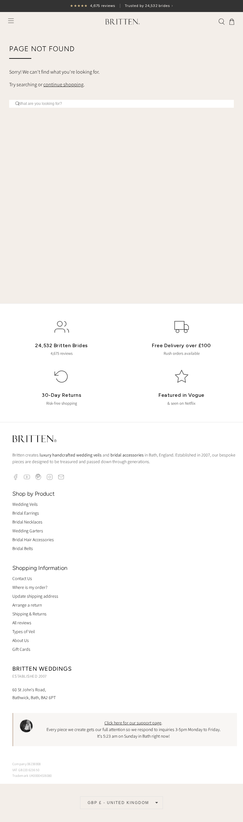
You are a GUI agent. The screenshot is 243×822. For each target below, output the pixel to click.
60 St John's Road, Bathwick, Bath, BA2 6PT (34, 693)
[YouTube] (27, 477)
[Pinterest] (38, 477)
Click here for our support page (132, 723)
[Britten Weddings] (121, 21)
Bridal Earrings (25, 513)
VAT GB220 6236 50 (25, 770)
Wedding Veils (25, 504)
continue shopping (63, 84)
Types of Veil (23, 631)
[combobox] (121, 104)
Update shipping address (35, 596)
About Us (20, 640)
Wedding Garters (27, 531)
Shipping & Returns (29, 614)
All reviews (21, 623)
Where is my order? (29, 587)
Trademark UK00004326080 (32, 775)
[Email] (61, 477)
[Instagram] (50, 477)
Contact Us (22, 578)
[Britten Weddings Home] (34, 439)
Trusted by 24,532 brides (121, 6)
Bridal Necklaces (27, 522)
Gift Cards (21, 649)
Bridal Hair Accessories (33, 539)
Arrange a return (27, 605)
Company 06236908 (26, 764)
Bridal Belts (22, 548)
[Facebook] (15, 477)
